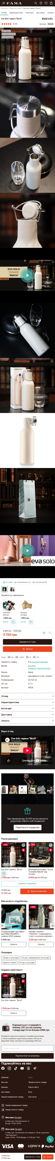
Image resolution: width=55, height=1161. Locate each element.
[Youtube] (22, 1068)
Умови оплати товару (37, 1082)
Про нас (4, 1082)
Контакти (32, 1097)
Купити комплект (39, 891)
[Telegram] (35, 1068)
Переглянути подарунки (27, 827)
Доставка (40, 13)
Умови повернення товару (12, 1097)
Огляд (3, 13)
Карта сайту (33, 1087)
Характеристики (16, 13)
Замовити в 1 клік (27, 642)
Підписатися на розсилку (27, 1056)
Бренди (4, 1087)
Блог (30, 1092)
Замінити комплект (27, 883)
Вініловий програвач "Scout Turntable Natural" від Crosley (41, 871)
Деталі (5, 622)
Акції (30, 1077)
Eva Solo (4, 8)
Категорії (30, 13)
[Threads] (28, 1068)
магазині (44, 662)
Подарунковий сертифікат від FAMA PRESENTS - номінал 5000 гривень (13, 933)
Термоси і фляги (15, 8)
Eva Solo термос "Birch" (12, 869)
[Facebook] (3, 1068)
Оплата (51, 13)
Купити (29, 649)
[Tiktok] (15, 1068)
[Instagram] (9, 1068)
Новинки (4, 1077)
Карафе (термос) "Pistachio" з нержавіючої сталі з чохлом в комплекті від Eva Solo (41, 933)
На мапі (17, 1117)
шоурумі (35, 662)
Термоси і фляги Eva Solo (39, 668)
